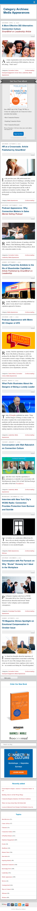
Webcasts (4, 893)
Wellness (4, 553)
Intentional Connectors (8, 864)
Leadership (25, 72)
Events (3, 844)
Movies (4, 881)
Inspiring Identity (6, 860)
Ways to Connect (6, 889)
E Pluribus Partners (7, 836)
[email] (32, 36)
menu (34, 2)
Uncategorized (6, 885)
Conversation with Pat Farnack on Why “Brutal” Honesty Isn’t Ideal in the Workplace (18, 564)
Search (2, 744)
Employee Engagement (8, 72)
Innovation (5, 856)
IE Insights (12, 415)
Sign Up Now (18, 134)
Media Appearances (12, 200)
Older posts (6, 678)
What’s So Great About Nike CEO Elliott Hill (14, 803)
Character (4, 827)
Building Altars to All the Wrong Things (12, 795)
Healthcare (5, 848)
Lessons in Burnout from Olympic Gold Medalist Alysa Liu (17, 807)
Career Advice (12, 373)
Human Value (18, 72)
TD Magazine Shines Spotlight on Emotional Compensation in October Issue (18, 624)
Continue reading (30, 70)
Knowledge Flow (12, 611)
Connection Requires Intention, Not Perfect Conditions (16, 799)
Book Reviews (5, 819)
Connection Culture (13, 70)
